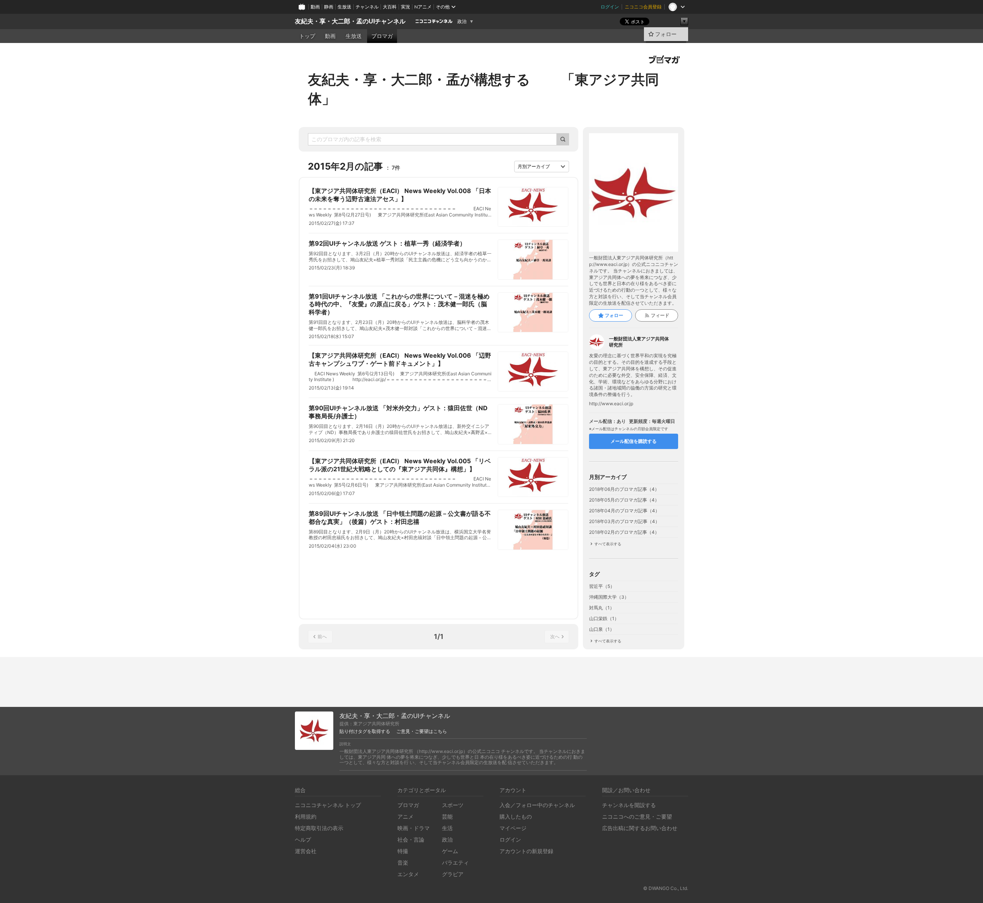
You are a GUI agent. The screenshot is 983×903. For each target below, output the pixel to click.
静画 (328, 7)
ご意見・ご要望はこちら (421, 731)
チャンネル (367, 7)
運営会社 (305, 851)
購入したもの (516, 816)
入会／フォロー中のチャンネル (537, 805)
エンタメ (408, 874)
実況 (405, 7)
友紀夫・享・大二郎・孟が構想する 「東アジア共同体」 (483, 89)
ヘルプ (303, 839)
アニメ (405, 816)
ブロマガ (382, 36)
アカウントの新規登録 (526, 851)
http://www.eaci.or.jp (611, 403)
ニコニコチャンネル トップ (328, 805)
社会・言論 (410, 839)
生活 (447, 828)
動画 (315, 7)
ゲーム (450, 851)
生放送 (344, 7)
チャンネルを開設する (629, 805)
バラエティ (455, 862)
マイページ (513, 828)
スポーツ (452, 805)
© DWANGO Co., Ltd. (665, 888)
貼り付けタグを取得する (364, 731)
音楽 (402, 862)
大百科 (390, 7)
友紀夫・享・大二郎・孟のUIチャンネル (350, 21)
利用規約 (305, 816)
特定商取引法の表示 (319, 828)
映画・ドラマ (413, 828)
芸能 (447, 816)
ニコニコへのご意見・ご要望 (637, 816)
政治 (462, 21)
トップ (307, 36)
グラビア (452, 874)
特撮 (402, 851)
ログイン (610, 7)
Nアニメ (423, 7)
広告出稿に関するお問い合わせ (639, 828)
